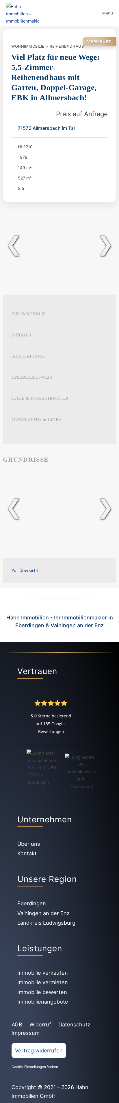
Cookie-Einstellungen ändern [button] (35, 1067)
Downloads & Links (37, 419)
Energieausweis (32, 377)
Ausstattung (28, 356)
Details (21, 335)
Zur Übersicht (25, 570)
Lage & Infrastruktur (40, 398)
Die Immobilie (29, 314)
